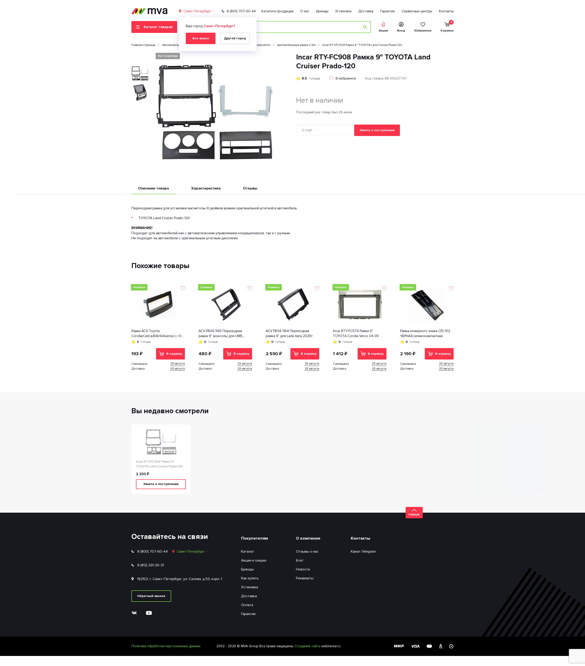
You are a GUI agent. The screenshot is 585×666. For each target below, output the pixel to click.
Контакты (446, 11)
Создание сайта (308, 646)
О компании (308, 538)
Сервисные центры (417, 11)
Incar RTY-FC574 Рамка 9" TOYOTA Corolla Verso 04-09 (356, 333)
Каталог (247, 551)
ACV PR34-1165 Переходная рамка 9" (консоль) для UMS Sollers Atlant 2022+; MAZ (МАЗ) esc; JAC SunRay (223, 334)
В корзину (174, 354)
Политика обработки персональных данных (165, 646)
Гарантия (387, 11)
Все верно (200, 38)
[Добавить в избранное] (183, 288)
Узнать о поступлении (377, 130)
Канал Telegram (363, 551)
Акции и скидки (253, 560)
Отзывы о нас (307, 551)
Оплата (247, 605)
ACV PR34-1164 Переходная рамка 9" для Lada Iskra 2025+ (289, 333)
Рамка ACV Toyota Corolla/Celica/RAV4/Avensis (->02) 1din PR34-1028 (157, 334)
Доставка (365, 11)
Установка (343, 11)
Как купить (250, 578)
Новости (303, 569)
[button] (139, 56)
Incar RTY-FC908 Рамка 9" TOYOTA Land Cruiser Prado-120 (159, 464)
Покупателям (254, 538)
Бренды (322, 11)
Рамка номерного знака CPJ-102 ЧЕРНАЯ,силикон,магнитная (425, 333)
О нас (304, 11)
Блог (300, 560)
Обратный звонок (151, 596)
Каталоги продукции (277, 11)
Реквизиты (305, 578)
